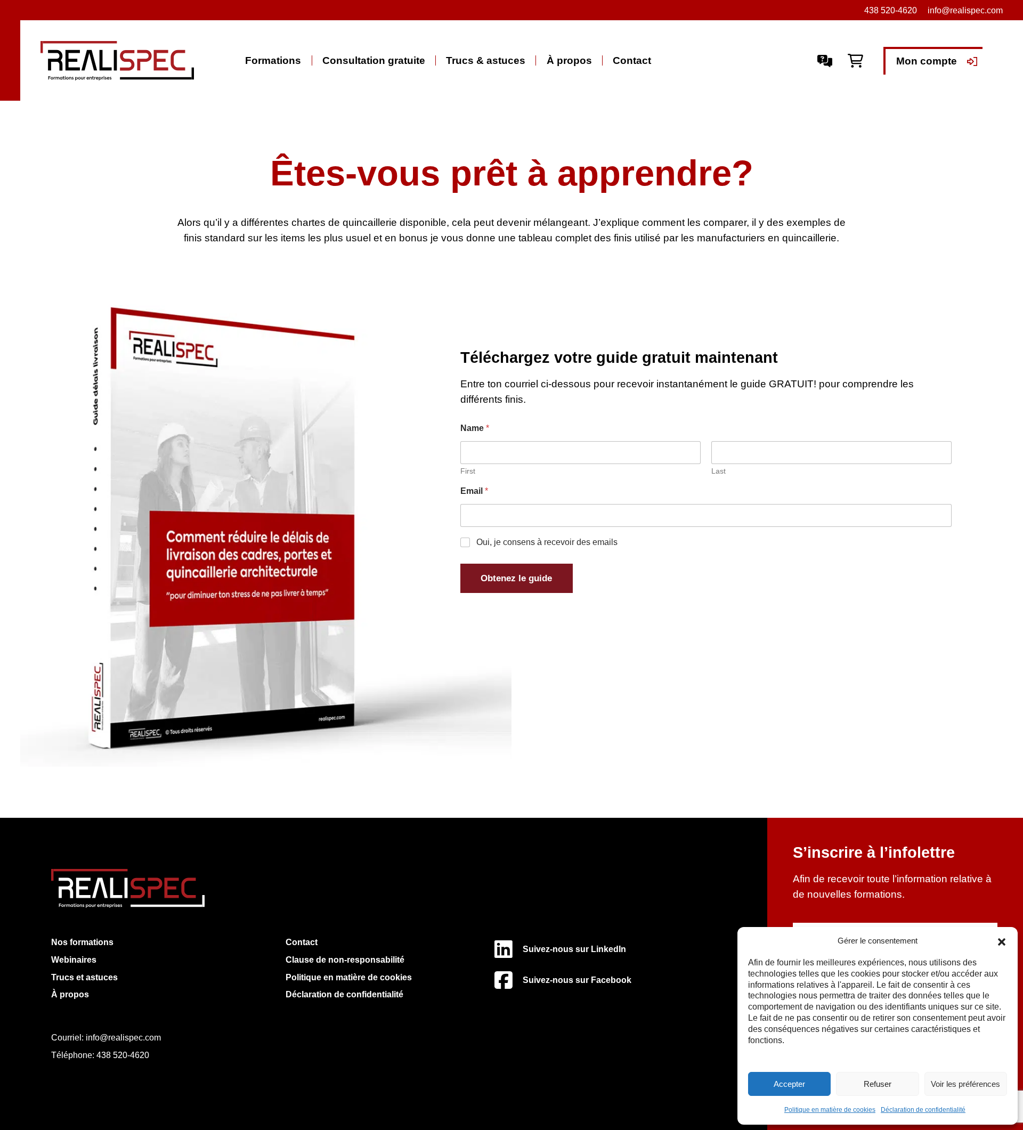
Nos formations (82, 942)
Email (474, 490)
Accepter (789, 1083)
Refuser (877, 1083)
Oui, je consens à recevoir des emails (547, 542)
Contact (632, 60)
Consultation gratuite (373, 60)
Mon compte (926, 61)
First (467, 471)
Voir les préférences (965, 1083)
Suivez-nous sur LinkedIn (574, 949)
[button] (1001, 941)
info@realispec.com (965, 10)
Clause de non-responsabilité (345, 959)
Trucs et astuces (84, 977)
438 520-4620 (122, 1055)
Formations (273, 60)
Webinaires (73, 959)
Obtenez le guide (516, 578)
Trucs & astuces (485, 60)
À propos (569, 60)
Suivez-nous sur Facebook (577, 980)
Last (718, 471)
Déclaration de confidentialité (923, 1109)
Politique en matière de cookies (829, 1109)
